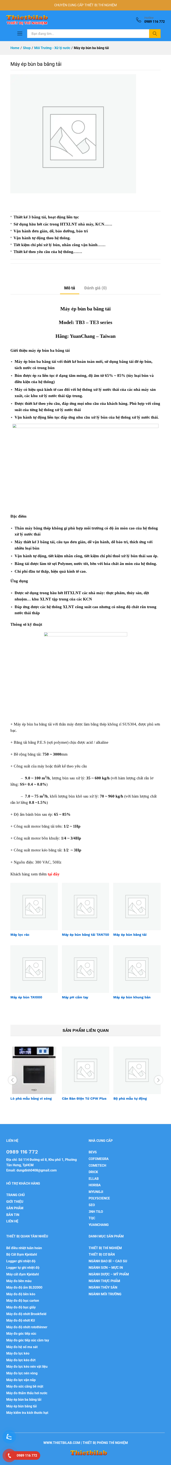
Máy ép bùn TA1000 (26, 997)
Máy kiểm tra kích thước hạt (27, 1413)
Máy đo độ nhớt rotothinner (26, 1327)
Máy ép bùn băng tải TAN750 (85, 935)
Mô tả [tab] (69, 288)
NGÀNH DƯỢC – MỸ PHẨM (109, 1274)
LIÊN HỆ (12, 1221)
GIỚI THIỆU (14, 1202)
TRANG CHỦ (15, 1195)
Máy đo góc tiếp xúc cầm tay (27, 1340)
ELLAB (94, 1179)
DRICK (93, 1172)
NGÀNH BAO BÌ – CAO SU (108, 1261)
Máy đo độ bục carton (22, 1301)
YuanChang (82, 336)
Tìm (155, 33)
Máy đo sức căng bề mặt (24, 1386)
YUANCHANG (99, 1225)
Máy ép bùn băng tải (130, 935)
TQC (92, 1218)
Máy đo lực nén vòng (22, 1373)
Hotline (148, 17)
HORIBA (95, 1185)
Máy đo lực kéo (17, 1353)
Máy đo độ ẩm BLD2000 (24, 1287)
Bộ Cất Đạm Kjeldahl (21, 1254)
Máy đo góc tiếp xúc (21, 1334)
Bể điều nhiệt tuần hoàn (24, 1248)
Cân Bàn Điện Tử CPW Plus (84, 1098)
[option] (34, 1077)
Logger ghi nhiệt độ (20, 1261)
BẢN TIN (12, 1215)
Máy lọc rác (19, 935)
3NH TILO (96, 1212)
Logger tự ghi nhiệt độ (22, 1268)
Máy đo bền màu (18, 1281)
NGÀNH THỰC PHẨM (104, 1281)
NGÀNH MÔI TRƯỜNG (105, 1294)
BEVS (93, 1152)
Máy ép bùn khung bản (132, 997)
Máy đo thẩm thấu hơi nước (26, 1393)
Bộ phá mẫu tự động (130, 1098)
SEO (92, 1205)
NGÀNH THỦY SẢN (103, 1287)
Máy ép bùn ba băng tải (23, 1400)
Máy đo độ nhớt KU (20, 1320)
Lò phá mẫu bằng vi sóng (31, 1098)
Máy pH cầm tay (75, 997)
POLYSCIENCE (99, 1198)
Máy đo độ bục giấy (21, 1307)
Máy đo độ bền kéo (20, 1294)
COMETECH (97, 1165)
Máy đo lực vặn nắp (21, 1380)
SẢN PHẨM (14, 1208)
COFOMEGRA (99, 1159)
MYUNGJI (96, 1192)
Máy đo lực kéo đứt (20, 1360)
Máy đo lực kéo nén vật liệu (27, 1367)
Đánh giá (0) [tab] (95, 288)
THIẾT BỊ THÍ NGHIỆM (105, 1248)
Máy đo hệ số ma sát (22, 1347)
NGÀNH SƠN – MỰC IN (106, 1268)
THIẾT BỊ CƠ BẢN (102, 1254)
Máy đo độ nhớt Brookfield (26, 1314)
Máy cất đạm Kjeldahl (22, 1274)
